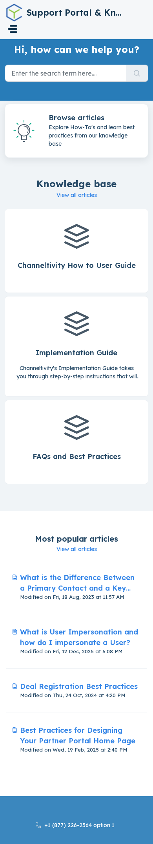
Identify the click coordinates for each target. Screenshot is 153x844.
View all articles (76, 195)
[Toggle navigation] (12, 29)
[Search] (137, 73)
